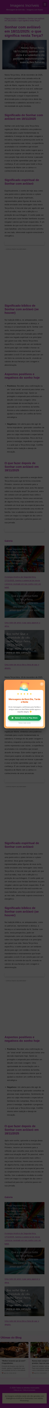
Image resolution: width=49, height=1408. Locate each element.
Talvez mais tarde (24, 723)
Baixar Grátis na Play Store (26, 718)
